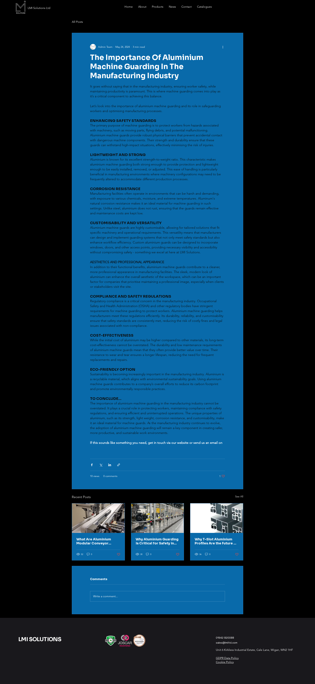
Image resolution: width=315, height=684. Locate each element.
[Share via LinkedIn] (109, 465)
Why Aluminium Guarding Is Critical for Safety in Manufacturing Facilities (157, 541)
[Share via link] (118, 465)
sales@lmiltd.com (226, 642)
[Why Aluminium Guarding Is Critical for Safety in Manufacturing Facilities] (157, 518)
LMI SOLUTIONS (39, 639)
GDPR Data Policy (227, 658)
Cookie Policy (225, 662)
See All (239, 496)
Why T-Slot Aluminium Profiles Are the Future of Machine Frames (216, 541)
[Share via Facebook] (92, 465)
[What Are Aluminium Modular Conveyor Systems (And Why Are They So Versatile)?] (98, 518)
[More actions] (223, 47)
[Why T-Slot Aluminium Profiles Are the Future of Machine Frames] (216, 518)
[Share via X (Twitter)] (100, 465)
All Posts (77, 22)
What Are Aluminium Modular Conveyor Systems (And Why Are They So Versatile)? (95, 541)
